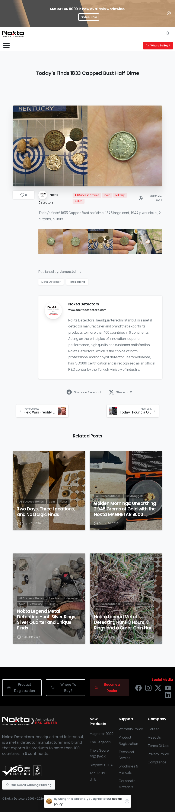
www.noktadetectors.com (87, 310)
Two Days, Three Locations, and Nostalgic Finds (46, 511)
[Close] (169, 13)
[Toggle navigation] (6, 45)
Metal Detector (51, 282)
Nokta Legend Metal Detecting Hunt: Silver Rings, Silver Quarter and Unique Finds (46, 619)
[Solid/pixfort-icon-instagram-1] (148, 687)
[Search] (168, 33)
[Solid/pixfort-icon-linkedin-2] (168, 694)
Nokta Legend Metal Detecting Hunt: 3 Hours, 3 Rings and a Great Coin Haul (123, 622)
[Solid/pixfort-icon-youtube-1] (168, 687)
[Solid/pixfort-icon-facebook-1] (138, 687)
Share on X (124, 392)
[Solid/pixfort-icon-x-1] (158, 687)
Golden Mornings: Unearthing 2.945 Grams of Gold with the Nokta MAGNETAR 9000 (125, 509)
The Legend (77, 282)
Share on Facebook (88, 392)
